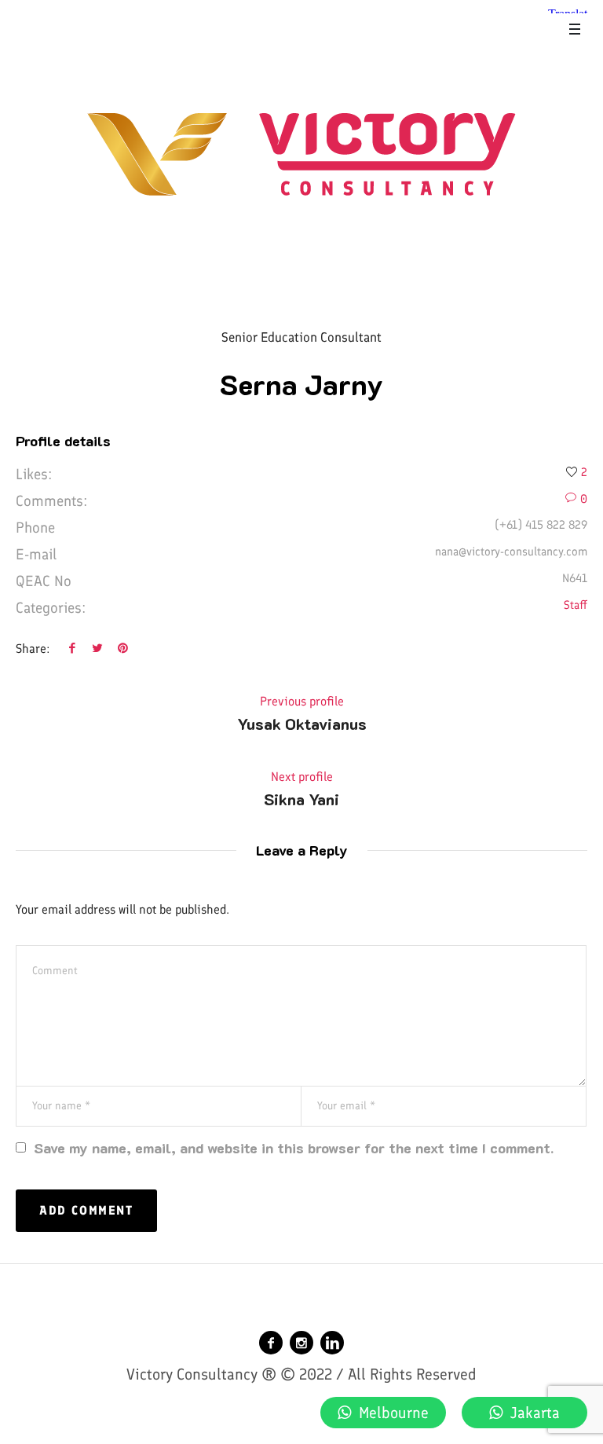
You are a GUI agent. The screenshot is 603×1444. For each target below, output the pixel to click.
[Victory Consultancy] (301, 154)
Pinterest (122, 647)
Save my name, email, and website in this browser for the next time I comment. (294, 1147)
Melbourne (394, 1412)
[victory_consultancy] (301, 1342)
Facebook (72, 647)
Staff (575, 605)
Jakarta (535, 1412)
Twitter (97, 647)
